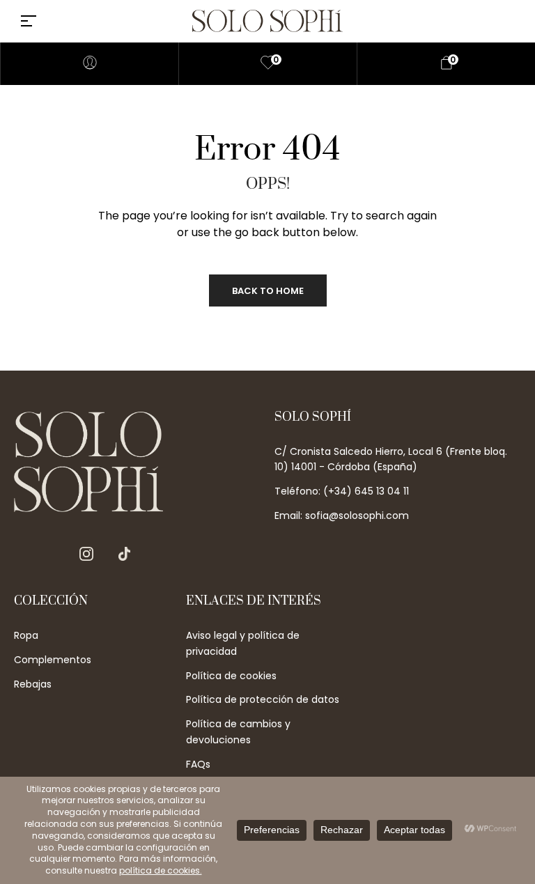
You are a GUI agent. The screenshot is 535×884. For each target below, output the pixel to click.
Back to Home (268, 290)
